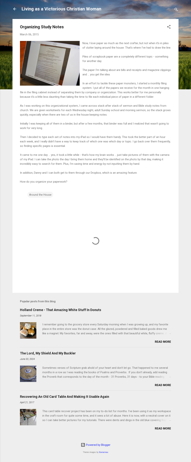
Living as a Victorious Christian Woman (61, 9)
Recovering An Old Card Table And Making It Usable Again (64, 397)
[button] (169, 27)
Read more (163, 341)
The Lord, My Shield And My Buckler (48, 353)
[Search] (176, 10)
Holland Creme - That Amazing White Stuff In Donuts (60, 310)
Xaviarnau (103, 452)
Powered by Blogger (97, 445)
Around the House (40, 194)
